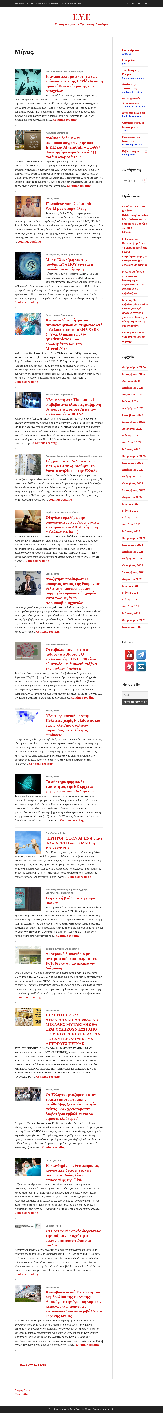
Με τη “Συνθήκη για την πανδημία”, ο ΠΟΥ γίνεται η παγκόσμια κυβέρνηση (69, 264)
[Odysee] (139, 3)
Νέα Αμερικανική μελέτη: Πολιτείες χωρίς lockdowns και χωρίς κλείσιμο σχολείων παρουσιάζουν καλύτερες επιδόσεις (73, 725)
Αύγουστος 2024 (132, 394)
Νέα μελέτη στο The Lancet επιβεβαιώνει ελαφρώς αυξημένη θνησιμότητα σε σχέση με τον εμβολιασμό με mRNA (73, 406)
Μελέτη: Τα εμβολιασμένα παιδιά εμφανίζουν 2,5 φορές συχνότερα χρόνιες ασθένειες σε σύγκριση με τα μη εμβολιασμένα (135, 312)
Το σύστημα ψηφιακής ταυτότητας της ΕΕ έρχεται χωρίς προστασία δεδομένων (70, 786)
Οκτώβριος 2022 (132, 483)
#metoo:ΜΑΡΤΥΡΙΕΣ (72, 3)
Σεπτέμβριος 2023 (133, 422)
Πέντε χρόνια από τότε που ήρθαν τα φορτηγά (133, 336)
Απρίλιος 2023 (131, 442)
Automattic (108, 1409)
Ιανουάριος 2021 (132, 627)
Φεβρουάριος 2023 (134, 456)
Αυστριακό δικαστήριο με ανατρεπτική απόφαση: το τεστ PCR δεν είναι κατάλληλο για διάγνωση (72, 960)
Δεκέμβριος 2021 (132, 551)
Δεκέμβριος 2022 (132, 469)
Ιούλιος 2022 (130, 504)
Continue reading (65, 119)
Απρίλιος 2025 (131, 381)
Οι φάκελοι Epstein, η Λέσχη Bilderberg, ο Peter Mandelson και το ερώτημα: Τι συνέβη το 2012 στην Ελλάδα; (135, 219)
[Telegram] (141, 655)
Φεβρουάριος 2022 (134, 538)
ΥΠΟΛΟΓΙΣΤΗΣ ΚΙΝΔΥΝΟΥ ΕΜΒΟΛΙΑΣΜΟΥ (36, 3)
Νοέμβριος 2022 (132, 476)
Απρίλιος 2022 (131, 524)
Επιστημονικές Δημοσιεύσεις (60, 315)
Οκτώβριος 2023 (132, 415)
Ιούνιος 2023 (130, 435)
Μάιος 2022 (129, 517)
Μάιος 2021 (129, 599)
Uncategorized (53, 1160)
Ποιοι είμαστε (130, 51)
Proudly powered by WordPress (65, 1409)
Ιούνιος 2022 (130, 510)
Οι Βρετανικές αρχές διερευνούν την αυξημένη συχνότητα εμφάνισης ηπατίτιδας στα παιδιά (73, 1237)
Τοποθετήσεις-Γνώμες (71, 254)
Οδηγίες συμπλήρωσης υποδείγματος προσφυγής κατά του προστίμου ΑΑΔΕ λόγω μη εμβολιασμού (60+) (72, 524)
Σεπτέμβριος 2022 (133, 490)
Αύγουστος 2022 (132, 497)
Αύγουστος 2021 (132, 579)
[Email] (141, 666)
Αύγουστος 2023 (132, 428)
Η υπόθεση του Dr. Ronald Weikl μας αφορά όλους (69, 206)
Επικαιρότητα (76, 71)
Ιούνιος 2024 (130, 401)
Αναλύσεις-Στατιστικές (57, 71)
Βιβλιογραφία (130, 152)
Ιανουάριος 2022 (132, 545)
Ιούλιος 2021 (130, 586)
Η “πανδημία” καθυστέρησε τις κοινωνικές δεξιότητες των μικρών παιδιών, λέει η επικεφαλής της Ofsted (72, 1172)
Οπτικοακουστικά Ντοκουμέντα (133, 126)
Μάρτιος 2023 (131, 449)
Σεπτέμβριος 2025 (133, 374)
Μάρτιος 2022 (131, 531)
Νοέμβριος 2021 (132, 558)
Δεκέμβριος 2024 (132, 387)
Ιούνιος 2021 (130, 592)
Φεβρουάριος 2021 (134, 620)
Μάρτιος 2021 (131, 613)
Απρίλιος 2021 (131, 606)
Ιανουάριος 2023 (132, 463)
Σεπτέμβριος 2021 (133, 572)
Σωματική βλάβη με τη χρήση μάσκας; (71, 900)
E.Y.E (81, 16)
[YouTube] (129, 655)
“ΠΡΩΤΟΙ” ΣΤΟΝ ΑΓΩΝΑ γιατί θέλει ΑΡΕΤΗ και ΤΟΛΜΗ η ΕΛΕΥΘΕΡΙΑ (74, 842)
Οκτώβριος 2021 (132, 565)
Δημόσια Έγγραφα (78, 456)
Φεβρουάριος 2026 (134, 367)
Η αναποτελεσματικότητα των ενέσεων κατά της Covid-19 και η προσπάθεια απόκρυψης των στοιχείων (74, 83)
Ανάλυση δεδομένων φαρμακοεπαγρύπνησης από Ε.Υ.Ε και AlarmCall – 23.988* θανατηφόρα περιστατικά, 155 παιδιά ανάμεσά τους (73, 147)
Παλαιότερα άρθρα (33, 1365)
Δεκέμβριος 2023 (132, 408)
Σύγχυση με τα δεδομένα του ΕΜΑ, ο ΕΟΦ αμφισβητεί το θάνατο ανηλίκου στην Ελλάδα (72, 465)
